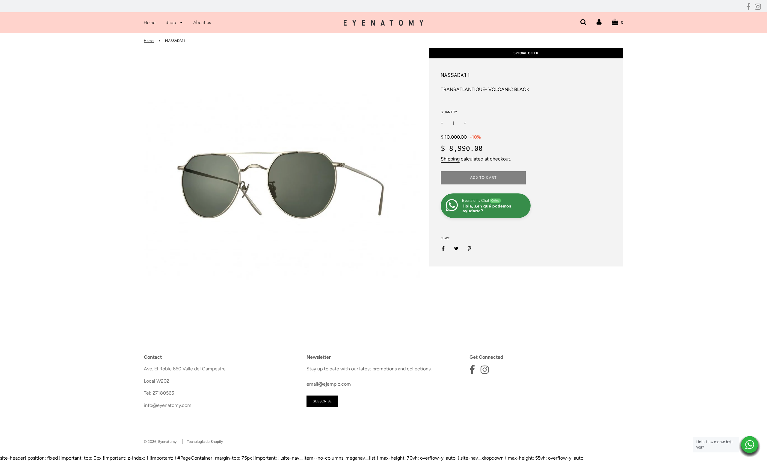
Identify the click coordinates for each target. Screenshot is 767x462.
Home (149, 22)
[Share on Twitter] (456, 248)
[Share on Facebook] (445, 248)
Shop (172, 22)
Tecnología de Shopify (205, 442)
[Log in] (599, 22)
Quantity (449, 112)
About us (202, 22)
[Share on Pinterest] (469, 248)
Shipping (450, 159)
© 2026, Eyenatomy (160, 442)
